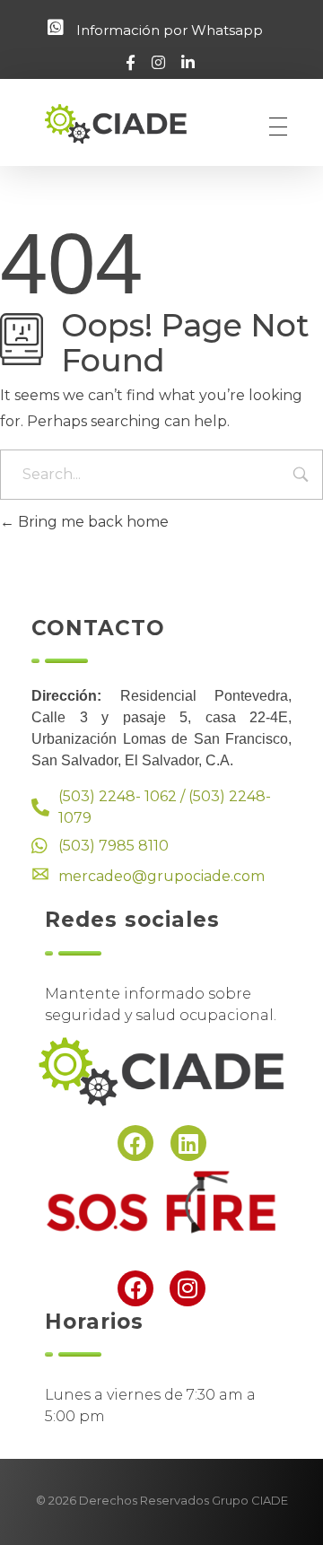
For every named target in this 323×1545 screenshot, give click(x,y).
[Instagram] (187, 1288)
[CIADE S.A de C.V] (129, 123)
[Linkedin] (188, 1143)
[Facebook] (135, 1143)
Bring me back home (91, 521)
